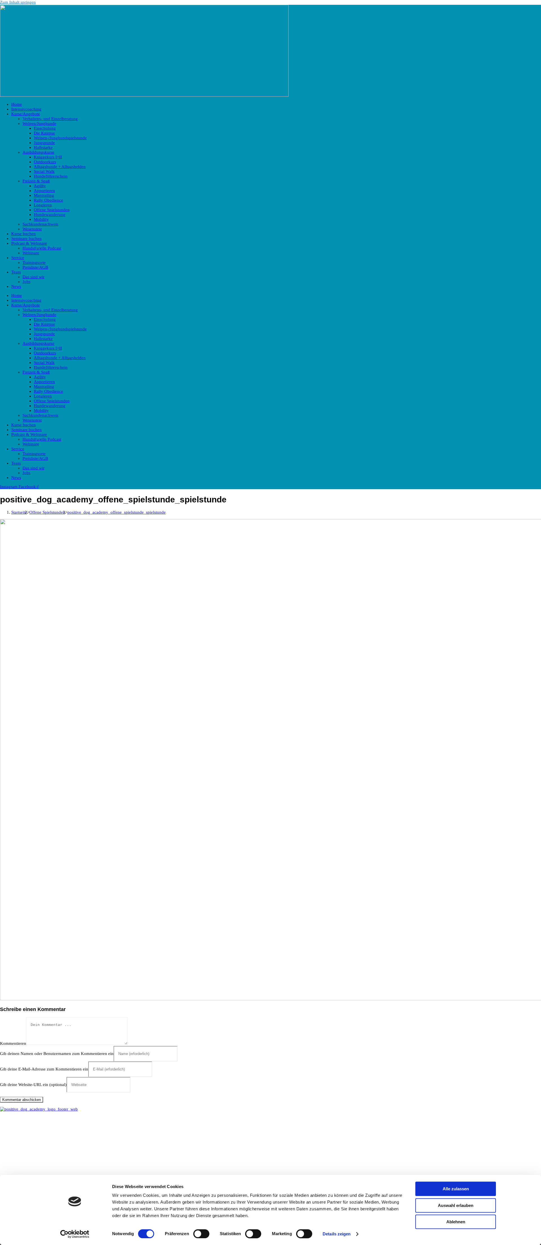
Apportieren (44, 190)
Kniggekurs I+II (48, 157)
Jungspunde (44, 142)
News (16, 286)
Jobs (26, 281)
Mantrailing (44, 195)
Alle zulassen (456, 1188)
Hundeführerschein (51, 176)
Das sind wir (34, 277)
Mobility (41, 219)
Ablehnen (455, 1221)
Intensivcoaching (26, 109)
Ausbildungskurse (38, 152)
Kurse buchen (23, 233)
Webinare (31, 253)
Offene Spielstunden (52, 210)
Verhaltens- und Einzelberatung (50, 118)
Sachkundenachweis (40, 224)
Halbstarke (43, 147)
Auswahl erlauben (455, 1205)
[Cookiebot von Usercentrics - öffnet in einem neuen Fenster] (74, 1234)
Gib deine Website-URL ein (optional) (33, 1084)
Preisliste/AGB (35, 267)
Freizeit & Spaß (36, 181)
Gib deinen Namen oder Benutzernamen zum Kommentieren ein (57, 1053)
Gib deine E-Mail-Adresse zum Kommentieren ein (44, 1069)
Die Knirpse (44, 133)
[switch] (201, 1233)
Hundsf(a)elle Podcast (42, 248)
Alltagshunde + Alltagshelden (60, 166)
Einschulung (45, 128)
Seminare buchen (26, 238)
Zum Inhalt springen (18, 2)
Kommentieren (13, 1043)
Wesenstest (32, 229)
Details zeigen (337, 1233)
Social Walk (44, 171)
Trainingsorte (34, 262)
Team (16, 272)
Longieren (43, 205)
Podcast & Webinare (29, 243)
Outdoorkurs (45, 162)
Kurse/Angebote (25, 114)
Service (17, 257)
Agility (40, 186)
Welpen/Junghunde (39, 123)
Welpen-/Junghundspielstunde (60, 138)
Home (16, 104)
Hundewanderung (49, 214)
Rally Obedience (48, 200)
